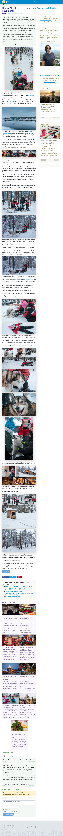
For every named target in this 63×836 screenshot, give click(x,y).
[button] (34, 1)
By (17, 13)
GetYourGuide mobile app (46, 20)
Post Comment (8, 814)
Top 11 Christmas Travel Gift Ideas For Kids (15, 588)
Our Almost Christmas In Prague (13, 596)
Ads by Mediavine (5, 829)
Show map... (7, 571)
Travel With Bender (10, 825)
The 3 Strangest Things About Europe (14, 591)
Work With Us (53, 827)
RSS (49, 827)
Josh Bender (12, 756)
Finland (3, 13)
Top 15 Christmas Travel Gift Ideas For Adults (15, 590)
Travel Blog (45, 827)
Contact (59, 827)
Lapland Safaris (31, 95)
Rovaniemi (12, 101)
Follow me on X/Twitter (45, 75)
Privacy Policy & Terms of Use (7, 827)
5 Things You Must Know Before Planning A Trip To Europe (18, 586)
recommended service (49, 82)
